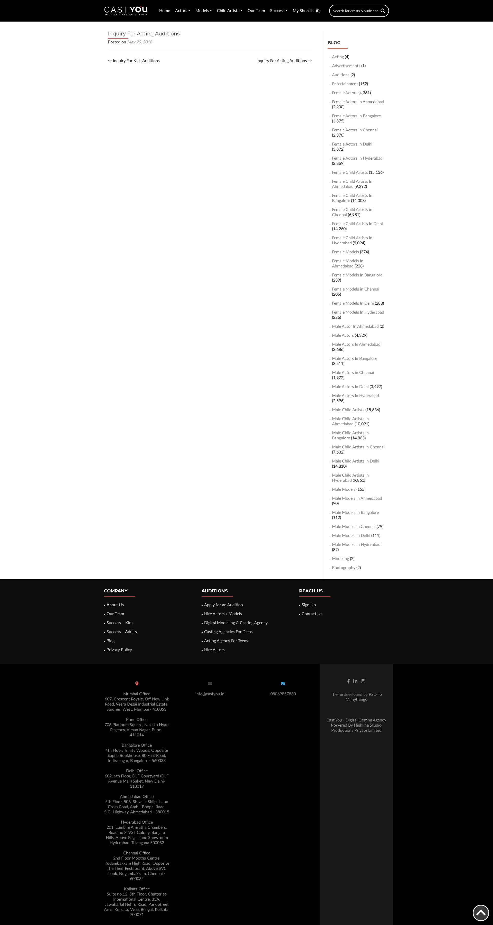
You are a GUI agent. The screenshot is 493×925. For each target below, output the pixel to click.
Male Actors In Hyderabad (355, 396)
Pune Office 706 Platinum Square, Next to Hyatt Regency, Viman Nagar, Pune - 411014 (137, 727)
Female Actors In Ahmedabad (358, 102)
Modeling (340, 559)
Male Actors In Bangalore (354, 358)
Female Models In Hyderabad (358, 312)
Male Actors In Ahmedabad (356, 344)
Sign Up (309, 605)
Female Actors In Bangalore (356, 116)
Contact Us (312, 614)
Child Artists (228, 11)
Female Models (345, 252)
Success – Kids (120, 623)
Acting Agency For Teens (226, 641)
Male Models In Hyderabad (356, 545)
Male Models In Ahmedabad (357, 498)
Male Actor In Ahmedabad (355, 326)
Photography (343, 568)
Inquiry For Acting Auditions (284, 61)
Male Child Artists (348, 410)
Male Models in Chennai (354, 527)
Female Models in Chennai (355, 289)
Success (277, 11)
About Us (115, 605)
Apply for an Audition (223, 605)
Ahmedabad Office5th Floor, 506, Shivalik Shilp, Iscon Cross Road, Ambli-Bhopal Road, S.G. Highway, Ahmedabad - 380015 (136, 804)
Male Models (343, 489)
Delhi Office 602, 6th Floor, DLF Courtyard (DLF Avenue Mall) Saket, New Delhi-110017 (137, 778)
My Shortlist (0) (306, 11)
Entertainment (345, 84)
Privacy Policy (119, 650)
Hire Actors (214, 650)
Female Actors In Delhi (352, 144)
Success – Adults (122, 632)
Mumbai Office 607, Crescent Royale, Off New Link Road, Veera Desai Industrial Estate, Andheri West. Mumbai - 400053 (137, 701)
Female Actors (344, 93)
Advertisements (346, 66)
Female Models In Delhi (353, 303)
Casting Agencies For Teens (228, 632)
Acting (338, 57)
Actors (181, 11)
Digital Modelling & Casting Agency (236, 623)
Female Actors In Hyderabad (357, 158)
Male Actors (343, 335)
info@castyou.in (209, 694)
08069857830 (283, 694)
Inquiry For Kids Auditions (134, 61)
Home (164, 11)
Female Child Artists (350, 172)
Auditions (340, 75)
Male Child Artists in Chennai (358, 447)
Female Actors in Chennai (355, 130)
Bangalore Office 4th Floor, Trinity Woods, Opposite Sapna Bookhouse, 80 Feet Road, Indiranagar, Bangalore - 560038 (137, 753)
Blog (111, 641)
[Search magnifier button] (382, 10)
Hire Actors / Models (223, 614)
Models (202, 11)
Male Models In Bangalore (355, 512)
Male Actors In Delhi (350, 387)
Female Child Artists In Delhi (357, 224)
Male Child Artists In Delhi (355, 461)
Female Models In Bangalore (357, 275)
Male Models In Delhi (351, 536)
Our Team (256, 11)
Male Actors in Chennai (353, 373)
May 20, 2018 (139, 42)
